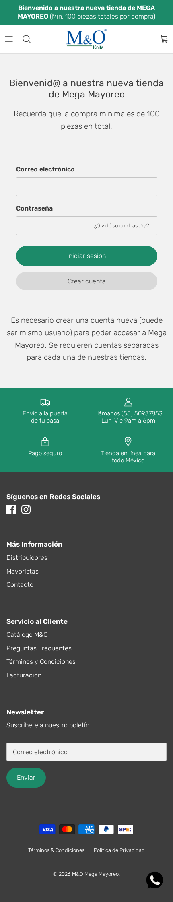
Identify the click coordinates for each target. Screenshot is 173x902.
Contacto (19, 584)
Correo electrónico (45, 169)
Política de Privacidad (119, 850)
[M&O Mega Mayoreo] (86, 39)
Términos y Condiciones (41, 661)
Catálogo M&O (27, 634)
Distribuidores (26, 557)
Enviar (26, 777)
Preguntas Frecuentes (39, 648)
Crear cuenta (87, 281)
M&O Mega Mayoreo (95, 874)
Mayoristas (22, 571)
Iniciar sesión (86, 256)
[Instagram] (26, 509)
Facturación (23, 675)
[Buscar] (30, 39)
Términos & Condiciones (56, 850)
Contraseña (34, 208)
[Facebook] (11, 509)
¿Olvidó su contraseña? (121, 226)
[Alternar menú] (9, 39)
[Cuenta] (146, 39)
